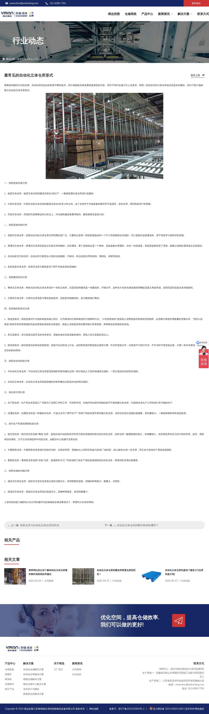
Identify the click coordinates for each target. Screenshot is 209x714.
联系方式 (203, 14)
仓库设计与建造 (31, 689)
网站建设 (199, 708)
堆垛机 (8, 679)
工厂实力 (58, 669)
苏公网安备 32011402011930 (167, 708)
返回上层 (195, 75)
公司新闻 (76, 669)
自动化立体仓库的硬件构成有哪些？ (138, 525)
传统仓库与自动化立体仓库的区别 (39, 525)
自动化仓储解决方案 (33, 669)
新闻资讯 (164, 14)
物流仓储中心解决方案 (34, 684)
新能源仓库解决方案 (33, 693)
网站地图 (93, 708)
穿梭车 (8, 674)
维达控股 (114, 14)
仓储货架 (9, 669)
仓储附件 (9, 684)
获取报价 (196, 3)
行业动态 (32, 59)
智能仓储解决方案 (32, 679)
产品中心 (147, 14)
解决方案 (183, 14)
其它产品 (9, 689)
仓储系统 (131, 14)
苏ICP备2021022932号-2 (131, 708)
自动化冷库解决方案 (33, 674)
